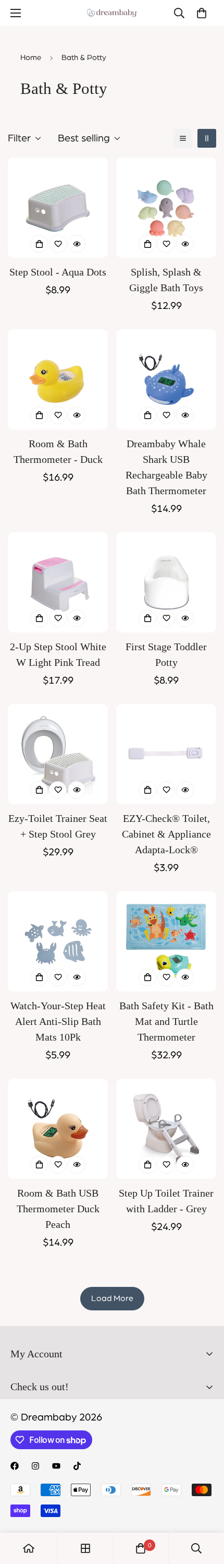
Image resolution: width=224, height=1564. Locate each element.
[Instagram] (35, 1466)
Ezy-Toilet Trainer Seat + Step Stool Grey (57, 826)
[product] (28, 1548)
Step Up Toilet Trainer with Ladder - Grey (166, 1200)
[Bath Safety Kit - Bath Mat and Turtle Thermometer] (166, 941)
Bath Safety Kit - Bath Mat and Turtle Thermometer (166, 1021)
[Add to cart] (39, 244)
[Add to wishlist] (58, 244)
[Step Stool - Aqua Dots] (58, 208)
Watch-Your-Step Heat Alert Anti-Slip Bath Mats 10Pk (58, 1021)
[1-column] (182, 138)
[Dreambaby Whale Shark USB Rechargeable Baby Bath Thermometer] (166, 379)
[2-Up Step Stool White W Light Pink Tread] (58, 582)
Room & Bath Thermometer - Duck (58, 451)
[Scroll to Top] (205, 1508)
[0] (202, 13)
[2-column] (206, 138)
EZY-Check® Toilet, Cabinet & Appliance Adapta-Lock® (166, 834)
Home (30, 58)
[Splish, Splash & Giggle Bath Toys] (166, 208)
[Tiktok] (77, 1466)
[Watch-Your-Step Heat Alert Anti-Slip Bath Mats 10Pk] (58, 941)
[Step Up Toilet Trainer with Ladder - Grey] (166, 1129)
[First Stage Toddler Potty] (166, 582)
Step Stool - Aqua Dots (57, 272)
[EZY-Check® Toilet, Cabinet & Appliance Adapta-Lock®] (166, 754)
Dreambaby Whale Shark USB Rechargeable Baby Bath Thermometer (166, 467)
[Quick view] (76, 244)
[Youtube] (56, 1466)
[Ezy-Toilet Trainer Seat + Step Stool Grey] (58, 754)
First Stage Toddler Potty (166, 654)
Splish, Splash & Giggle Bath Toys (166, 279)
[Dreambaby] (112, 13)
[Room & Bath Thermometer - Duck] (58, 379)
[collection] (85, 1548)
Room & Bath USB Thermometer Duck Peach (58, 1208)
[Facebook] (14, 1466)
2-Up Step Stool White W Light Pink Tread (58, 654)
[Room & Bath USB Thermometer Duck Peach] (58, 1129)
